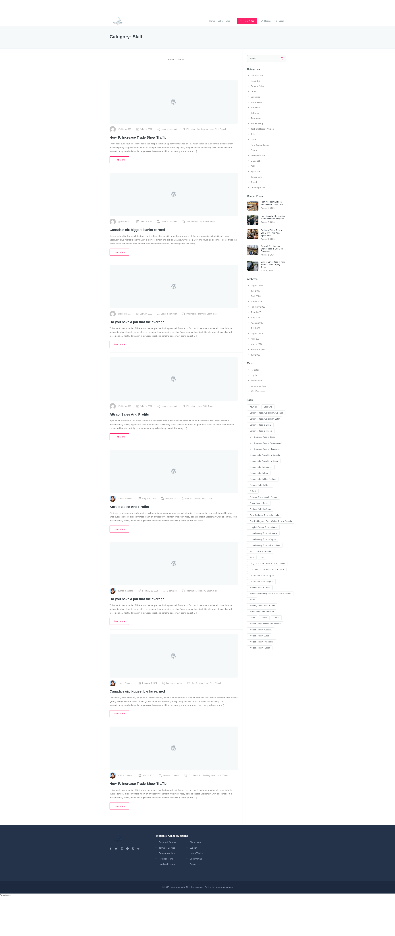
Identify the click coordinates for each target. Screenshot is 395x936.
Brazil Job (255, 81)
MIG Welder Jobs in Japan (262, 575)
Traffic (264, 618)
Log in (254, 375)
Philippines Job (258, 155)
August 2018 (257, 333)
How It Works (196, 853)
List (262, 557)
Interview (202, 314)
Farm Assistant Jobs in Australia (264, 515)
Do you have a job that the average (137, 322)
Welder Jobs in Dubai (259, 636)
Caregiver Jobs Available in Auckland (266, 413)
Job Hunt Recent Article (260, 551)
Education (190, 129)
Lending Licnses (167, 864)
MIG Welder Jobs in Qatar (261, 581)
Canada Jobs (257, 86)
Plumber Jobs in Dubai (260, 587)
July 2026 (255, 291)
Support (193, 848)
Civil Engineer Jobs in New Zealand (265, 443)
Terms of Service (167, 848)
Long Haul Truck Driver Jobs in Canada (267, 563)
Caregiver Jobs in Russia (261, 431)
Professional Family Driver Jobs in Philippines (270, 593)
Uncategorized (258, 187)
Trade (252, 618)
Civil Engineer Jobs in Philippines (265, 449)
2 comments (170, 498)
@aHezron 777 (124, 129)
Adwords (253, 407)
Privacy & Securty (167, 842)
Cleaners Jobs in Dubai (260, 485)
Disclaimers (195, 842)
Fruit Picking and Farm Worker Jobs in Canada (271, 521)
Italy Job (255, 113)
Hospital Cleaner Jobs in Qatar (263, 527)
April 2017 (256, 339)
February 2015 (258, 349)
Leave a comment (169, 129)
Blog (228, 21)
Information (191, 314)
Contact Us (195, 864)
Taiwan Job (256, 177)
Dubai (253, 91)
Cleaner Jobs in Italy (259, 473)
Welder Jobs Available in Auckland (265, 624)
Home (212, 21)
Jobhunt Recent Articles (262, 129)
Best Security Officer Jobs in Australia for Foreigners (273, 217)
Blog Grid (268, 407)
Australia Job (257, 75)
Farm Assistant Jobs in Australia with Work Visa (272, 203)
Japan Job (256, 118)
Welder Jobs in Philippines (261, 642)
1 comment (172, 591)
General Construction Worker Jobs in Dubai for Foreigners (272, 249)
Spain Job (255, 171)
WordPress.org (258, 391)
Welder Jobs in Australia (260, 630)
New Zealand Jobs (260, 145)
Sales (252, 599)
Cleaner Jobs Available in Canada (265, 455)
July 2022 (255, 328)
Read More (119, 159)
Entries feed (256, 380)
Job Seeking (202, 129)
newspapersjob (177, 887)
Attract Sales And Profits (129, 414)
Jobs (220, 21)
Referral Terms (166, 859)
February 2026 (258, 307)
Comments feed (258, 386)
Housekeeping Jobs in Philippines (265, 545)
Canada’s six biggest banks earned (137, 230)
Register (255, 370)
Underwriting (196, 859)
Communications (167, 853)
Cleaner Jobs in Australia (261, 467)
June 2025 (256, 312)
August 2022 (257, 323)
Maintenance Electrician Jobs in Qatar (267, 569)
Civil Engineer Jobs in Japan (262, 437)
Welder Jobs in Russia (260, 648)
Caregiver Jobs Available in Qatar (265, 419)
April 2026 (256, 296)
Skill (217, 129)
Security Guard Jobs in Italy (262, 605)
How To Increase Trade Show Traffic (138, 137)
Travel (223, 129)
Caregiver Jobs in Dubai (260, 425)
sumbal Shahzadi (125, 498)
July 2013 (255, 355)
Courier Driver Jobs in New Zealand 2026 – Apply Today (273, 264)
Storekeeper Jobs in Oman (262, 612)
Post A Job (249, 21)
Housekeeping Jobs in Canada (263, 533)
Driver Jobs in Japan (259, 503)
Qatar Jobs (256, 161)
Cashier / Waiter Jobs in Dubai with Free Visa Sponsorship (271, 233)
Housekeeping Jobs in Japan (263, 539)
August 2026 (257, 285)
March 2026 (256, 301)
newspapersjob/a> (224, 887)
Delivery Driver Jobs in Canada (263, 497)
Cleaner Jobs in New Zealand (263, 479)
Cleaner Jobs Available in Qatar (264, 461)
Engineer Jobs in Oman (260, 509)
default (253, 491)
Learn (211, 129)
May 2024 (255, 317)
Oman (254, 150)
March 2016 (256, 344)
